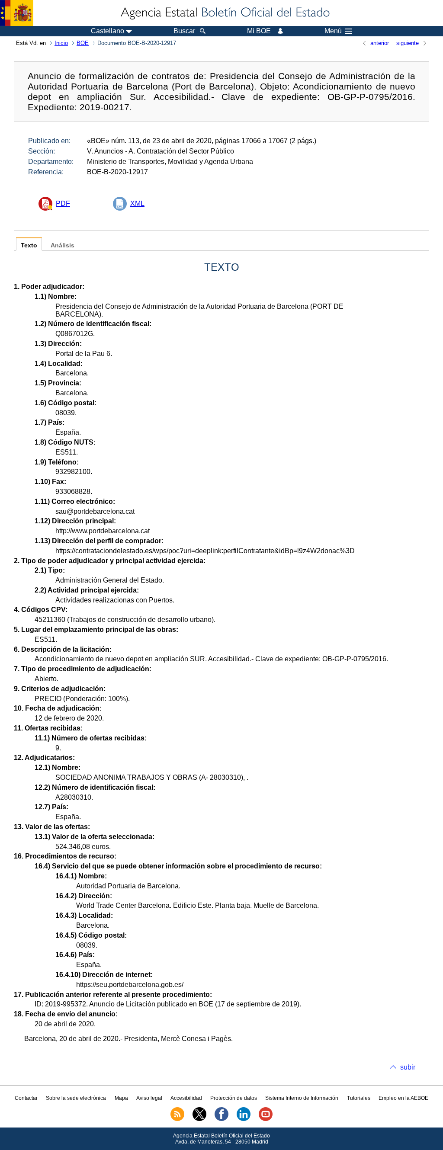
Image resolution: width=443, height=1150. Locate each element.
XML (137, 203)
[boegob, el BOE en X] (199, 1119)
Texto (29, 245)
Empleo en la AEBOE (403, 1098)
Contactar (26, 1098)
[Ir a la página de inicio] (224, 13)
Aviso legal (149, 1098)
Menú (333, 31)
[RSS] (177, 1119)
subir (407, 1067)
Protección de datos (233, 1098)
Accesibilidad (186, 1098)
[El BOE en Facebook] (221, 1119)
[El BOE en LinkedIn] (243, 1119)
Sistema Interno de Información (301, 1098)
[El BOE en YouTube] (266, 1119)
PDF (63, 203)
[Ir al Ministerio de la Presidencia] (16, 13)
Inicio (61, 43)
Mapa (121, 1098)
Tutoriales (358, 1098)
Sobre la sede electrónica (76, 1098)
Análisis (62, 245)
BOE (83, 43)
